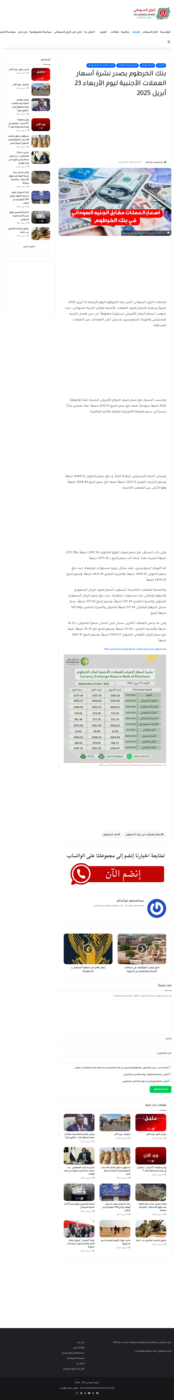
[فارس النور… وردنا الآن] (150, 1122)
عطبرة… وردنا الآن (122, 1134)
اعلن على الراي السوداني (68, 32)
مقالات (114, 32)
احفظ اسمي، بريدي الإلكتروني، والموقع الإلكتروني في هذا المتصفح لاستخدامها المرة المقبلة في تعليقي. (121, 1068)
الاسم (168, 1039)
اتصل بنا (89, 32)
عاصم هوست (66, 1388)
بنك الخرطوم (110, 835)
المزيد (103, 32)
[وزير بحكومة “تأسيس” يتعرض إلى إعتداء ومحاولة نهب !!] (150, 1155)
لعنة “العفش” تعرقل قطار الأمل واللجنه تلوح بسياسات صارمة (80, 1243)
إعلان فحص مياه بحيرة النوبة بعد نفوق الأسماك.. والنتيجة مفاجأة (152, 1207)
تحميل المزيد (29, 247)
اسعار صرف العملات (127, 65)
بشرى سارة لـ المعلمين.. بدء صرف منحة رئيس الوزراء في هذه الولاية (79, 1171)
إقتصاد (136, 32)
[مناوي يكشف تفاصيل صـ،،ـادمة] (150, 1228)
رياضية (125, 32)
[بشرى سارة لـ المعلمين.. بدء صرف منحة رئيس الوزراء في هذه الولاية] (79, 1155)
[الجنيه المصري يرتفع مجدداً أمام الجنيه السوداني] (79, 1192)
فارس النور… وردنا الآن (156, 1134)
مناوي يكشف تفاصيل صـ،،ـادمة (151, 1240)
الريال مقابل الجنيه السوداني (101, 65)
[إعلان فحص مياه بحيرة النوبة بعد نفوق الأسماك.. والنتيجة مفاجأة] (150, 1192)
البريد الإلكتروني (163, 1053)
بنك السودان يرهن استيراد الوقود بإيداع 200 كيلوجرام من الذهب (116, 1207)
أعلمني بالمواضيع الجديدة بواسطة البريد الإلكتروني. (145, 1081)
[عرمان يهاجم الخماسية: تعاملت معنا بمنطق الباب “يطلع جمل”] (79, 1122)
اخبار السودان (150, 32)
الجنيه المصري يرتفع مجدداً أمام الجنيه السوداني (19, 216)
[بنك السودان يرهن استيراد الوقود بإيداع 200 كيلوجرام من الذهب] (115, 1192)
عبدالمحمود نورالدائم (155, 162)
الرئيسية (165, 32)
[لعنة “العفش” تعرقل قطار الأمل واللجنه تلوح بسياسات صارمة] (79, 1228)
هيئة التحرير (78, 1348)
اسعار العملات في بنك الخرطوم (144, 835)
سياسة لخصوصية (41, 32)
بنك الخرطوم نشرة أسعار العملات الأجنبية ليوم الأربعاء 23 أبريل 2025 (135, 649)
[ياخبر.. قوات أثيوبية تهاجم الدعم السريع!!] (115, 1228)
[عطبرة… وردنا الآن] (115, 1122)
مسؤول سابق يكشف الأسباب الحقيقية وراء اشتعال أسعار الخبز (115, 1171)
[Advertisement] (140, 127)
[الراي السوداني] (152, 13)
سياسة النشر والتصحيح (73, 1353)
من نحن (22, 32)
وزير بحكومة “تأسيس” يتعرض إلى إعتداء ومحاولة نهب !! (18, 123)
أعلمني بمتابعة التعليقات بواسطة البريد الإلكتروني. (146, 1075)
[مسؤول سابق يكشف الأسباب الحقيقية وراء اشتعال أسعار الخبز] (115, 1155)
